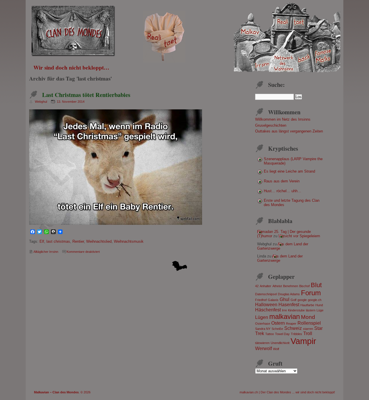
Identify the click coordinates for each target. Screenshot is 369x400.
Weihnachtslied (99, 241)
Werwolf (263, 348)
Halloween (266, 304)
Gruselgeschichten (270, 125)
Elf (41, 241)
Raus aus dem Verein (282, 181)
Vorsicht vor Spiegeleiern (299, 236)
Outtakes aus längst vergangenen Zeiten (289, 131)
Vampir (303, 341)
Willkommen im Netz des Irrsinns (282, 119)
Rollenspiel (309, 323)
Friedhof (261, 300)
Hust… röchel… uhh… (282, 191)
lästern (310, 310)
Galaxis (273, 300)
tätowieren (262, 343)
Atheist (277, 286)
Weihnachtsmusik (129, 241)
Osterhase (262, 323)
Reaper (291, 323)
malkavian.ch (249, 392)
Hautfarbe (307, 305)
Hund (319, 305)
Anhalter (265, 286)
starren (308, 328)
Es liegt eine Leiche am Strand (289, 171)
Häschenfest (268, 309)
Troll (307, 333)
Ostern (278, 323)
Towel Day (282, 334)
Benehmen (290, 286)
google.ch (314, 300)
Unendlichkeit (280, 343)
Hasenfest (288, 304)
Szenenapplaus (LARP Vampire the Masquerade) (293, 161)
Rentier (78, 241)
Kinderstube (296, 310)
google (302, 300)
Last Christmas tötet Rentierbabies (86, 94)
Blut (316, 285)
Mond (308, 317)
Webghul (41, 101)
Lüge (320, 310)
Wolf (276, 349)
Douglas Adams (289, 294)
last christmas (58, 241)
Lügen (261, 317)
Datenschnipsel (266, 294)
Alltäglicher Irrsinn (45, 251)
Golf (293, 300)
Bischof (304, 286)
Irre (284, 310)
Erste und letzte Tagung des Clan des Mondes (291, 202)
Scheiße (277, 328)
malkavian (284, 316)
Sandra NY (262, 328)
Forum (311, 293)
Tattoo (269, 334)
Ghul (284, 299)
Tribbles (296, 334)
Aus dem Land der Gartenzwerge (280, 258)
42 (257, 286)
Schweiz (293, 328)
